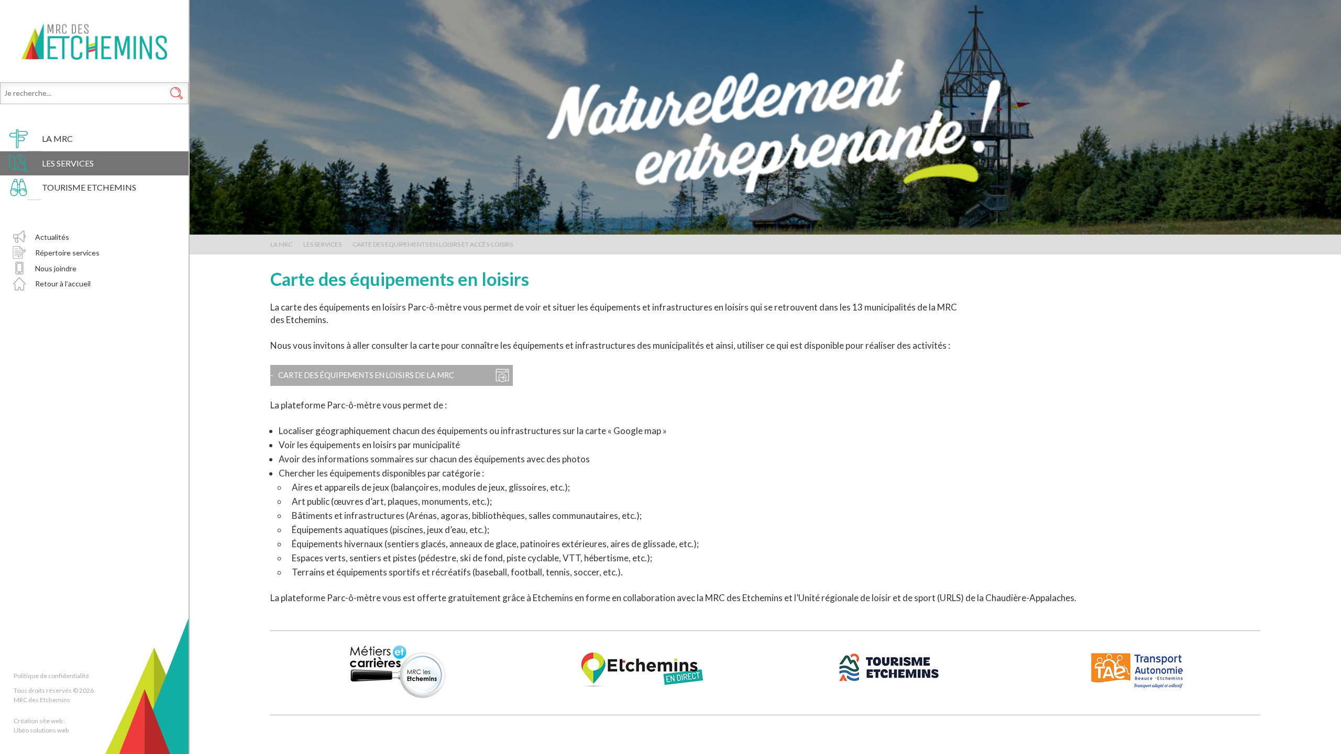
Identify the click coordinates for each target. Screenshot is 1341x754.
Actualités (52, 236)
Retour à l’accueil (63, 283)
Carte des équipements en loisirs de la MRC (366, 375)
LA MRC (57, 138)
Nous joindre (55, 268)
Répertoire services (67, 252)
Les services (68, 163)
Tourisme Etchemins (89, 187)
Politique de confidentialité (51, 676)
